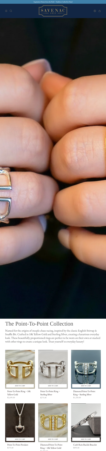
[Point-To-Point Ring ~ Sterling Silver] (53, 369)
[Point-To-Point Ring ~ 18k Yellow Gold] (20, 369)
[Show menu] (6, 10)
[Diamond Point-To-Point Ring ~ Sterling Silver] (86, 369)
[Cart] (99, 10)
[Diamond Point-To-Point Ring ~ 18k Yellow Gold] (53, 422)
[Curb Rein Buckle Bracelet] (86, 422)
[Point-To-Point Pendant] (20, 422)
